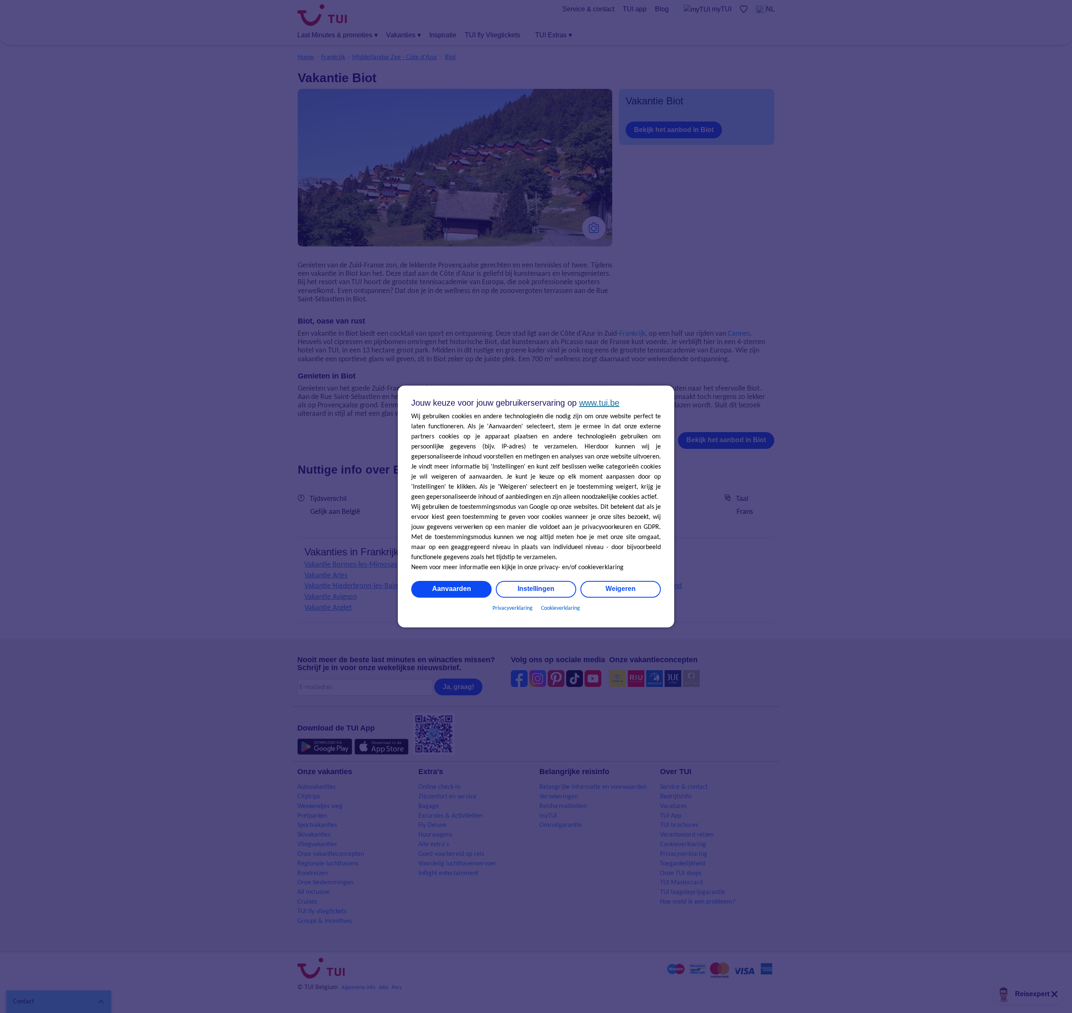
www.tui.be (599, 402)
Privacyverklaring (512, 608)
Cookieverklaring (560, 608)
